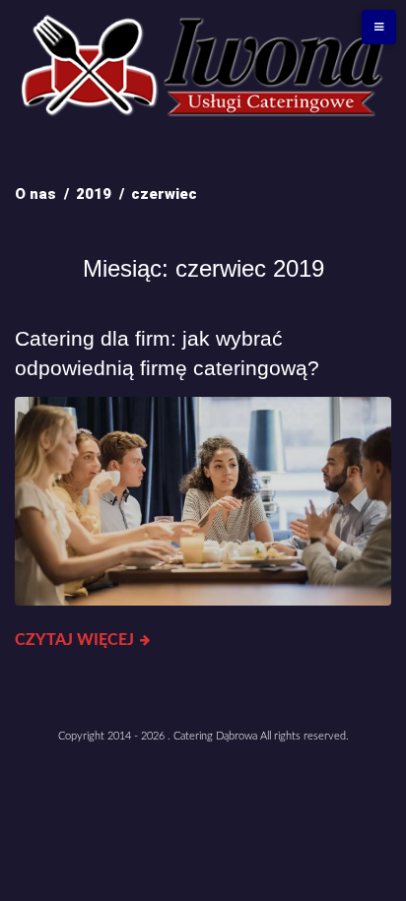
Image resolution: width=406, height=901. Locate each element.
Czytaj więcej (74, 640)
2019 (93, 194)
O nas (35, 194)
